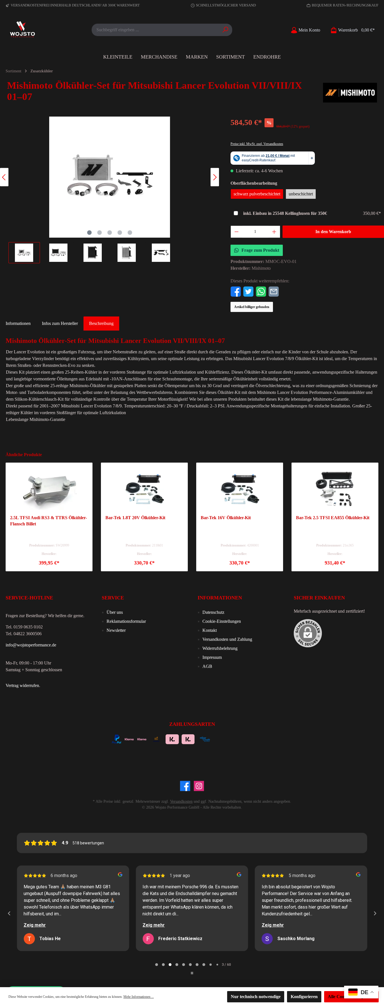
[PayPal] (116, 738)
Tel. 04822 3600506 (24, 633)
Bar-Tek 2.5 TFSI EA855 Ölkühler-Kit (332, 517)
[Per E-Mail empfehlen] (273, 291)
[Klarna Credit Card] (251, 738)
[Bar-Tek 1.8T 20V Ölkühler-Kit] (144, 489)
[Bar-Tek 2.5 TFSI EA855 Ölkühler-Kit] (335, 489)
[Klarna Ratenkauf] (188, 738)
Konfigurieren (304, 996)
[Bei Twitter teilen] (248, 291)
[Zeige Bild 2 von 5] (99, 232)
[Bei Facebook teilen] (235, 291)
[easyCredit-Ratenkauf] (205, 738)
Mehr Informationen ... (138, 997)
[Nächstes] (215, 177)
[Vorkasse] (156, 738)
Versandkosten (181, 801)
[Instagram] (199, 786)
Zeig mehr (35, 925)
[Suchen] (225, 30)
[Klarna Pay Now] (221, 738)
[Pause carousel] (192, 973)
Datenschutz (213, 612)
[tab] (101, 323)
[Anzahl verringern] (236, 232)
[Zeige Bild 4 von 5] (120, 232)
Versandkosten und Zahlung (227, 639)
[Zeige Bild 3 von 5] (109, 232)
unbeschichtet (301, 193)
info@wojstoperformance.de (31, 645)
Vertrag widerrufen (22, 685)
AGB (207, 666)
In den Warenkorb (333, 231)
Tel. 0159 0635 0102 (24, 626)
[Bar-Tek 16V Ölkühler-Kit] (240, 489)
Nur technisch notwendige (256, 996)
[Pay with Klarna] (142, 738)
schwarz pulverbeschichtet (257, 193)
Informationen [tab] (18, 323)
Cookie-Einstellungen (221, 621)
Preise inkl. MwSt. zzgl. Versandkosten (257, 144)
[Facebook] (185, 786)
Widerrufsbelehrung (220, 648)
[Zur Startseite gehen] (22, 29)
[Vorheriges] (4, 177)
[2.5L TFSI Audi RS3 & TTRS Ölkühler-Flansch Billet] (49, 489)
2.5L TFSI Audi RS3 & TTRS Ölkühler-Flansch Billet (48, 520)
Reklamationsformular (126, 621)
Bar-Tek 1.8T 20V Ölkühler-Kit (135, 517)
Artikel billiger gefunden (251, 307)
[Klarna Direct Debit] (266, 738)
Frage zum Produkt (260, 250)
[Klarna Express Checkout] (129, 738)
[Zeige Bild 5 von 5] (130, 232)
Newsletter (116, 630)
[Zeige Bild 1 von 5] (89, 232)
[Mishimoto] (350, 92)
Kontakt (209, 630)
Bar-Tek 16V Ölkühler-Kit (226, 517)
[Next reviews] (374, 913)
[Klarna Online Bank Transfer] (172, 738)
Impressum (212, 657)
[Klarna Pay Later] (236, 738)
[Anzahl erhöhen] (274, 232)
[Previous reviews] (9, 913)
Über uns (115, 612)
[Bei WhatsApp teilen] (261, 291)
